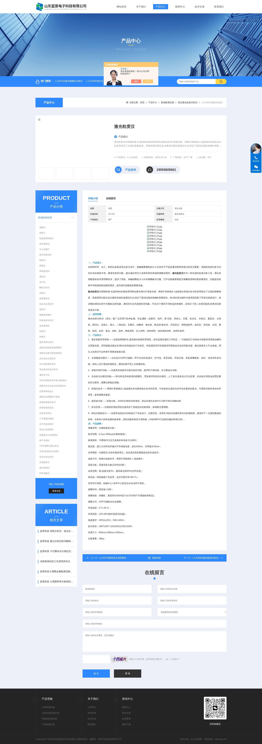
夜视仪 (42, 265)
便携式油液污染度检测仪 (50, 353)
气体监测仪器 (48, 724)
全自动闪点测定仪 (47, 358)
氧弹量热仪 (44, 298)
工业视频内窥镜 (46, 418)
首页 (142, 102)
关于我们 (141, 6)
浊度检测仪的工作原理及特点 (55, 561)
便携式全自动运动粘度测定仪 (52, 386)
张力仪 (42, 282)
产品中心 (161, 6)
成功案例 (126, 719)
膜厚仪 (42, 260)
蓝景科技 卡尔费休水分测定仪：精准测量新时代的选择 (57, 551)
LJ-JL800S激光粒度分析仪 (205, 558)
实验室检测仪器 (49, 719)
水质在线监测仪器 (50, 713)
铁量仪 (42, 336)
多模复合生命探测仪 (48, 435)
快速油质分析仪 (46, 320)
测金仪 (42, 309)
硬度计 (42, 233)
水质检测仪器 (48, 707)
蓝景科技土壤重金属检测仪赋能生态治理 (57, 571)
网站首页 (121, 6)
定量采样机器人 (46, 391)
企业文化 (92, 719)
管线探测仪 (44, 271)
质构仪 (42, 293)
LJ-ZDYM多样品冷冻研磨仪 (112, 558)
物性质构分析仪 (46, 342)
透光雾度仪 (44, 244)
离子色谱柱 (44, 440)
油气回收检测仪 (46, 424)
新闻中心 (180, 6)
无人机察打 (44, 249)
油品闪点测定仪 (46, 304)
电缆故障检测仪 (46, 238)
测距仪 (42, 276)
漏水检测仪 (44, 468)
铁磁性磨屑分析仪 (47, 402)
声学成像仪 (44, 473)
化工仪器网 (196, 739)
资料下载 (126, 724)
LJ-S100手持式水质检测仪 (99, 81)
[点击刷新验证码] (119, 659)
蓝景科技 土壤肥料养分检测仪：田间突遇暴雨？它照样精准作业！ (57, 581)
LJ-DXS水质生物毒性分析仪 (69, 81)
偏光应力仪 (44, 375)
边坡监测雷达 (45, 413)
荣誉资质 (92, 713)
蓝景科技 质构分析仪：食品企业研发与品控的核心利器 (57, 531)
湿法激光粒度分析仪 (187, 102)
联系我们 (219, 6)
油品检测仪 (44, 326)
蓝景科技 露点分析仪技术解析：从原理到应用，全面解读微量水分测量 (57, 541)
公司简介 (92, 707)
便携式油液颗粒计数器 (49, 397)
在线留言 (111, 198)
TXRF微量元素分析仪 (49, 446)
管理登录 (208, 739)
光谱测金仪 (44, 462)
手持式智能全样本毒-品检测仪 (53, 380)
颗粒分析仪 (44, 287)
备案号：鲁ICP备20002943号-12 (106, 739)
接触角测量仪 (45, 315)
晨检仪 (42, 227)
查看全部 (56, 491)
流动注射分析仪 (46, 457)
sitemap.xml (221, 739)
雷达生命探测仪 (46, 429)
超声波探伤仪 (45, 255)
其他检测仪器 (167, 102)
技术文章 (200, 6)
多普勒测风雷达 (46, 407)
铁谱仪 (42, 331)
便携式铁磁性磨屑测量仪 (50, 347)
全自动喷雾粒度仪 (47, 364)
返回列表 (156, 558)
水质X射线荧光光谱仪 (49, 451)
